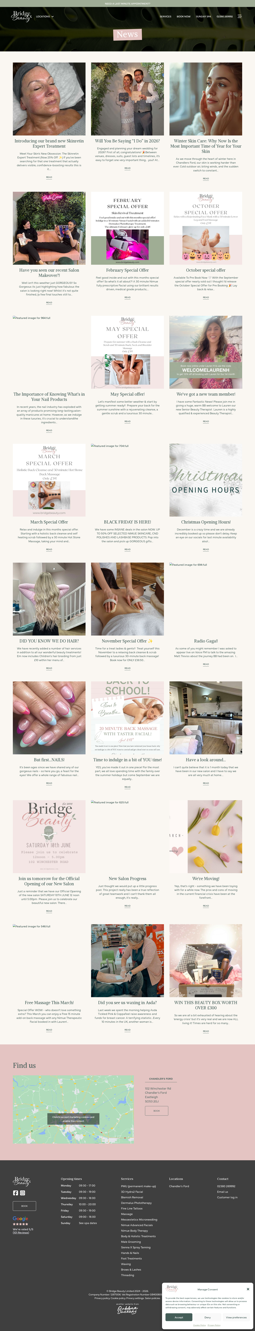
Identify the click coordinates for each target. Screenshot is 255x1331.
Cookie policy (118, 1298)
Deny (208, 1317)
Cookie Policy (199, 1325)
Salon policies (152, 1298)
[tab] (161, 1078)
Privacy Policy (214, 1325)
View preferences (236, 1317)
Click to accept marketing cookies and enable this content (73, 1119)
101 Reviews (21, 1232)
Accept (179, 1317)
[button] (248, 1289)
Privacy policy (102, 1298)
